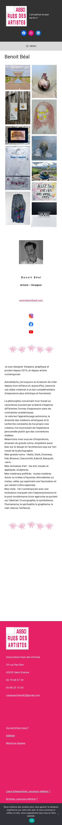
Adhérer (10, 735)
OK (31, 820)
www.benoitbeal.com (31, 300)
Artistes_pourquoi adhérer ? (22, 798)
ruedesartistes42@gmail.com (23, 695)
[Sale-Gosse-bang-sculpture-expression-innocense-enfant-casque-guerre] (44, 171)
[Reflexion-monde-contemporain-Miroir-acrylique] (17, 168)
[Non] (58, 814)
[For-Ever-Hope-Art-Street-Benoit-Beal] (17, 107)
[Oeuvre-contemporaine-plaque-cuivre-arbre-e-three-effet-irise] (17, 135)
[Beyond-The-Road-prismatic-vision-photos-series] (17, 77)
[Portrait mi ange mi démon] (44, 148)
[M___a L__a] (44, 116)
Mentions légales (15, 743)
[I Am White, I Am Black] (44, 214)
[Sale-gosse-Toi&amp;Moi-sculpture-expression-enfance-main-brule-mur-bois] (17, 208)
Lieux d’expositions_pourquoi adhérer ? (28, 791)
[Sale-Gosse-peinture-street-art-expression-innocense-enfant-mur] (44, 191)
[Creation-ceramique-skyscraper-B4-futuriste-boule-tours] (44, 81)
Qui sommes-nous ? (17, 727)
